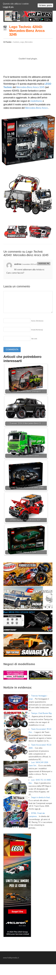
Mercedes (29, 42)
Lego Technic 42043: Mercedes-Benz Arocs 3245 (27, 30)
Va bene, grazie (45, 5)
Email (37, 330)
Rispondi (42, 263)
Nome (37, 321)
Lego (22, 42)
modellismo (36, 101)
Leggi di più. (8, 7)
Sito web (34, 339)
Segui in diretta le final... (41, 797)
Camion (16, 42)
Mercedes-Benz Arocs (36, 108)
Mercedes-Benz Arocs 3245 (30, 87)
